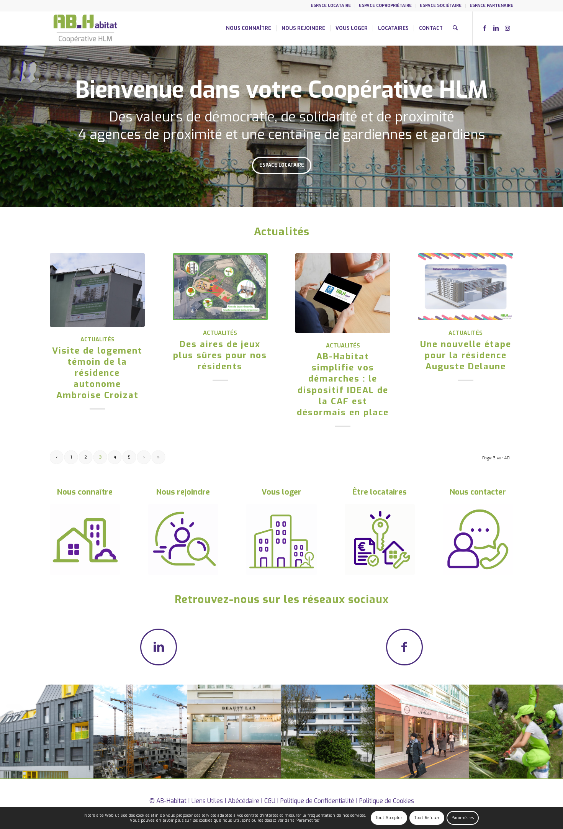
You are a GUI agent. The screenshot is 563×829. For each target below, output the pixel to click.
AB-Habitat (171, 801)
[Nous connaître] (85, 539)
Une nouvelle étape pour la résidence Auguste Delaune (465, 355)
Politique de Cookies (386, 801)
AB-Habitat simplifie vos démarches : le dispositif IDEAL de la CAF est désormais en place (343, 384)
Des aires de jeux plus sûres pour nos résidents (220, 355)
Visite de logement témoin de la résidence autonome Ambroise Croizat (97, 373)
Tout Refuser (426, 817)
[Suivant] (556, 126)
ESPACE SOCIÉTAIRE (441, 5)
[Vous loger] (281, 539)
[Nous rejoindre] (183, 539)
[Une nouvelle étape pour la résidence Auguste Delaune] (465, 286)
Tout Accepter (389, 817)
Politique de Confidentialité (317, 801)
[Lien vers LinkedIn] (496, 28)
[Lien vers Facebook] (484, 28)
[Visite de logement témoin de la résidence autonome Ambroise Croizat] (97, 290)
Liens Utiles (207, 801)
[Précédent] (6, 126)
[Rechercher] (455, 28)
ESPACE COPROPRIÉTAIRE (385, 5)
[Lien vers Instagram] (507, 28)
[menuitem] (331, 6)
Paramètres (463, 817)
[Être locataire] (380, 539)
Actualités (97, 339)
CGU (269, 801)
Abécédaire (243, 801)
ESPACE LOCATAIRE (331, 5)
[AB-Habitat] (85, 28)
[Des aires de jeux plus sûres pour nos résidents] (220, 286)
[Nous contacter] (478, 539)
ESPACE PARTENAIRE (491, 5)
